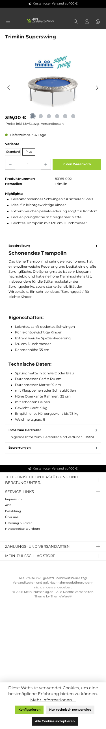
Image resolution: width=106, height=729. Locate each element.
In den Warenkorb (76, 164)
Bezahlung (13, 511)
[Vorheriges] (9, 87)
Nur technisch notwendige (70, 709)
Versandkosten (24, 582)
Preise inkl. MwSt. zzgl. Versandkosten (35, 124)
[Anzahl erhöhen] (45, 164)
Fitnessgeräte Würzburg (22, 529)
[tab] (53, 333)
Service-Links (19, 491)
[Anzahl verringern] (10, 164)
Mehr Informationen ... (53, 699)
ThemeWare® (61, 596)
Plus (28, 152)
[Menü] (8, 22)
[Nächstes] (97, 87)
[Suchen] (75, 22)
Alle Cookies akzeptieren (55, 721)
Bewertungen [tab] (19, 447)
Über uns (11, 517)
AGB (8, 505)
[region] (53, 87)
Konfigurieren (29, 709)
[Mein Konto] (86, 22)
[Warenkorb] (97, 22)
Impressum (13, 499)
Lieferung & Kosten (19, 523)
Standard (13, 152)
